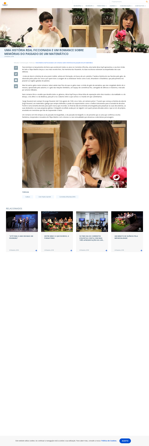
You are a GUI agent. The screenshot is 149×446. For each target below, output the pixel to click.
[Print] (16, 86)
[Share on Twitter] (16, 74)
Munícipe (89, 6)
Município (77, 6)
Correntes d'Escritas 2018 (67, 197)
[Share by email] (16, 80)
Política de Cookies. (109, 441)
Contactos (139, 6)
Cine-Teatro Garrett (45, 197)
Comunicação (125, 6)
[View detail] (36, 250)
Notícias (31, 63)
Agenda (113, 6)
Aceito (125, 441)
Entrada (16, 63)
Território (101, 6)
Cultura (27, 197)
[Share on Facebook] (16, 68)
